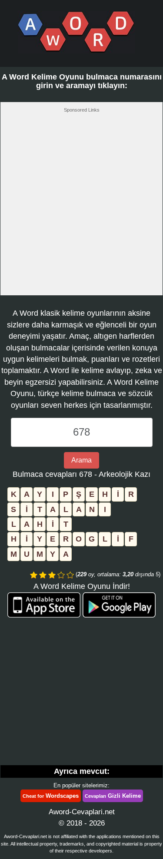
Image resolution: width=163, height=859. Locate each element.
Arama (81, 460)
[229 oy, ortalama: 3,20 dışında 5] (33, 575)
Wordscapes (51, 796)
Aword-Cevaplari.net (82, 812)
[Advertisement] (81, 206)
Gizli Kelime (113, 796)
